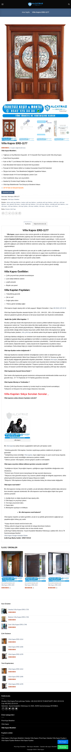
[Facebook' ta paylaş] (6, 213)
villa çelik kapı (26, 332)
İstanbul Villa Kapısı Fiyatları (56, 738)
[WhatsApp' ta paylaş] (3, 213)
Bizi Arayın (62, 742)
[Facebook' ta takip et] (3, 708)
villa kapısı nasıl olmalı (52, 206)
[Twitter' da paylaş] (9, 213)
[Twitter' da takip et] (9, 708)
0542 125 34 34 (59, 701)
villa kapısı (42, 206)
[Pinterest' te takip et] (16, 708)
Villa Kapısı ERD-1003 (7, 585)
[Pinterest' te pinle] (16, 213)
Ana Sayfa (26, 12)
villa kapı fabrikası (13, 206)
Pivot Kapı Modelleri (8, 720)
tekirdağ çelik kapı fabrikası (57, 204)
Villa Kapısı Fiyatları (8, 740)
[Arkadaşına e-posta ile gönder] (13, 213)
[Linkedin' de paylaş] (19, 213)
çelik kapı (56, 202)
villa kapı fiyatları (23, 206)
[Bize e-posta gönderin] (13, 708)
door (8, 204)
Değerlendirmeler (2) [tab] (40, 224)
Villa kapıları (28, 455)
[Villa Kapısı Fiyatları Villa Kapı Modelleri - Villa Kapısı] (35, 4)
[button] (2, 4)
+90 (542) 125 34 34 (59, 308)
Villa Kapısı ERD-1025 (54, 585)
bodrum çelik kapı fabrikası (28, 202)
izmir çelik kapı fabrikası (42, 204)
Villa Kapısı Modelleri (13, 199)
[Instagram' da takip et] (6, 708)
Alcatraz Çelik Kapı (10, 209)
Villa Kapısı (5, 724)
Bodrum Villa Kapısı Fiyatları (24, 740)
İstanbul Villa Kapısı (31, 738)
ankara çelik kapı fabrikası (14, 202)
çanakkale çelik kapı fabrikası (45, 202)
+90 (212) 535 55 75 (37, 701)
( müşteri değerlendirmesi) (17, 148)
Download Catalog (8, 192)
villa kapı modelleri (33, 206)
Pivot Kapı (42, 738)
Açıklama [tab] (28, 224)
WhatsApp (62, 747)
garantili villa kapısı (15, 204)
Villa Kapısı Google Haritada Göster (16, 535)
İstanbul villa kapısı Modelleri (48, 746)
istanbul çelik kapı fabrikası (28, 204)
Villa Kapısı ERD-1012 (31, 585)
